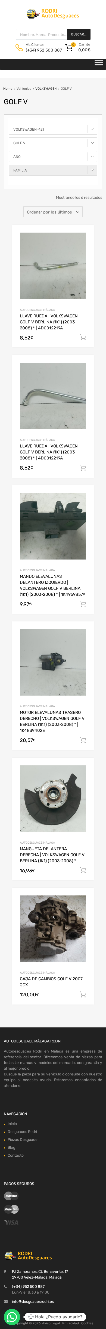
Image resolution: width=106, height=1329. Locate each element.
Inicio (12, 1123)
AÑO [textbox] (17, 157)
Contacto (16, 1155)
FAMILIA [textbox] (20, 170)
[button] (12, 1317)
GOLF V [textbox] (19, 143)
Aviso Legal (51, 1323)
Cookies (87, 1323)
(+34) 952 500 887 (39, 50)
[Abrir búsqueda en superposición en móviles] (53, 34)
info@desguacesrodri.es (33, 1301)
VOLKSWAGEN (46, 89)
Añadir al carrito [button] (83, 337)
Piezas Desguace (23, 1139)
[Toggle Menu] (99, 64)
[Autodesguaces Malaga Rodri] (53, 17)
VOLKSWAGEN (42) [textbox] (28, 129)
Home (8, 89)
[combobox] (53, 129)
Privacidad (70, 1323)
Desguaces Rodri (22, 1131)
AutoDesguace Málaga (37, 310)
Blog (11, 1147)
